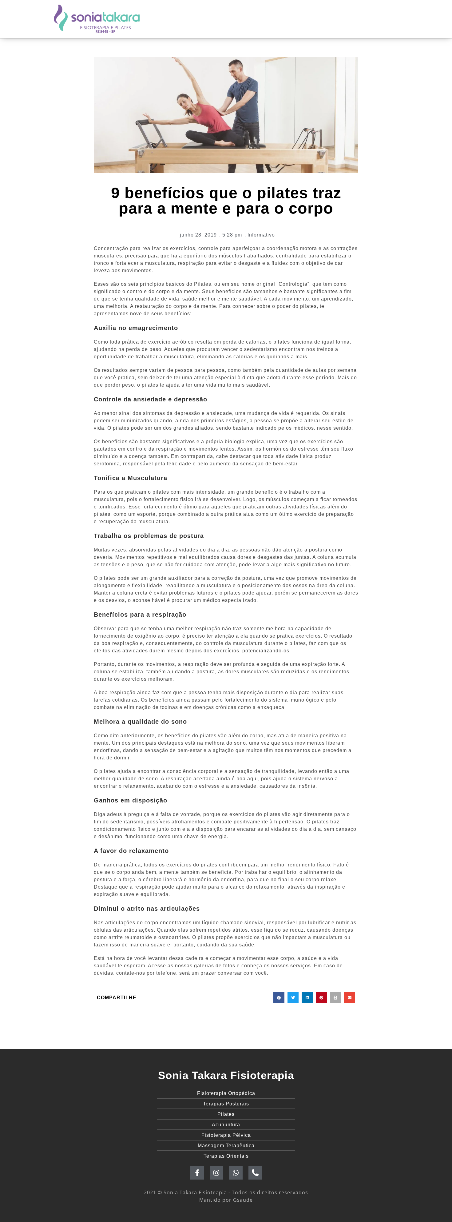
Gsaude (243, 1199)
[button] (278, 997)
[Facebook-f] (197, 1173)
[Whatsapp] (236, 1173)
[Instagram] (216, 1173)
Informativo (261, 234)
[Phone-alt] (255, 1173)
